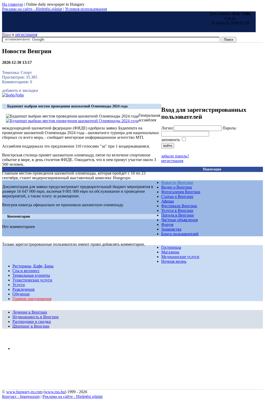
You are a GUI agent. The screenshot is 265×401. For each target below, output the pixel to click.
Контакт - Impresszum (21, 396)
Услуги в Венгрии (177, 210)
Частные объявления (179, 220)
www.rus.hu (55, 392)
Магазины (170, 252)
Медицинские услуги (180, 256)
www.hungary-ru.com (24, 392)
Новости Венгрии (177, 182)
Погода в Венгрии (177, 215)
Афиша (167, 201)
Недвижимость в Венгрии (35, 317)
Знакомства (171, 229)
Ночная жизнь (173, 261)
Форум (167, 224)
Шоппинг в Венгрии (30, 326)
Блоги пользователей (179, 234)
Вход (6, 34)
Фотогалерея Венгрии (180, 192)
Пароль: (230, 128)
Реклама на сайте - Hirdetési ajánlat (32, 9)
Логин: (167, 128)
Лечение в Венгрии (29, 312)
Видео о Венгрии (176, 187)
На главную (12, 4)
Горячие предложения (31, 298)
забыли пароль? (175, 156)
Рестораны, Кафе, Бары (33, 266)
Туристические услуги (32, 280)
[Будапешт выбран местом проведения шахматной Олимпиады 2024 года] (72, 121)
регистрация (26, 34)
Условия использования (86, 9)
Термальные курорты (31, 275)
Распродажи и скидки (31, 321)
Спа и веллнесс (26, 270)
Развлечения (23, 289)
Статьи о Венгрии (177, 196)
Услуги (18, 284)
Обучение (21, 294)
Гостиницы (171, 247)
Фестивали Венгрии (179, 206)
